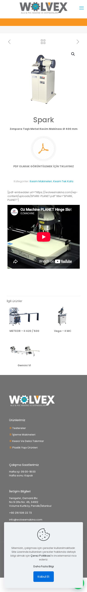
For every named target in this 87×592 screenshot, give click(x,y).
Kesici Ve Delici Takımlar (28, 441)
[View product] (37, 310)
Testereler (19, 428)
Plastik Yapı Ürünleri (25, 447)
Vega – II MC (62, 331)
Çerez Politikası (41, 556)
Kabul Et (44, 576)
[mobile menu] (81, 8)
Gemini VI (24, 365)
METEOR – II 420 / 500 (24, 331)
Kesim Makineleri (41, 181)
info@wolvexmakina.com (25, 520)
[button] (73, 54)
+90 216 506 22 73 (20, 513)
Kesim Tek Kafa (63, 181)
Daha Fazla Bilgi (43, 566)
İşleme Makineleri (23, 435)
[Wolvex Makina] (43, 8)
